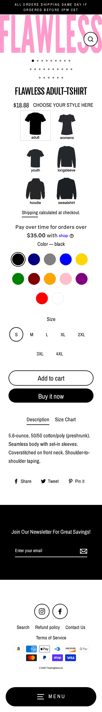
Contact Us (75, 627)
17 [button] (62, 69)
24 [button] (58, 78)
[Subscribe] (82, 551)
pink (66, 279)
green (18, 279)
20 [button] (40, 78)
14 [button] (49, 69)
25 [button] (62, 78)
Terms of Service (51, 637)
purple (81, 279)
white (58, 298)
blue (66, 259)
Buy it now (51, 396)
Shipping (30, 212)
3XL (40, 353)
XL (63, 334)
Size (51, 319)
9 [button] (70, 61)
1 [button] (33, 61)
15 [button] (53, 69)
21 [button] (44, 78)
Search (23, 627)
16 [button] (58, 69)
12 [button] (40, 69)
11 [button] (35, 69)
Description (38, 419)
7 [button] (61, 61)
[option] (51, 33)
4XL (59, 353)
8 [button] (65, 61)
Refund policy (47, 627)
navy (34, 259)
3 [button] (42, 61)
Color (51, 244)
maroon (34, 279)
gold (81, 259)
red (42, 298)
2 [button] (38, 61)
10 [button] (31, 69)
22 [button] (49, 78)
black (18, 259)
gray (50, 259)
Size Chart (65, 419)
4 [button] (47, 61)
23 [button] (53, 78)
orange (50, 279)
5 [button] (51, 61)
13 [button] (44, 69)
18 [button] (67, 69)
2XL (81, 334)
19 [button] (72, 69)
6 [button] (56, 61)
